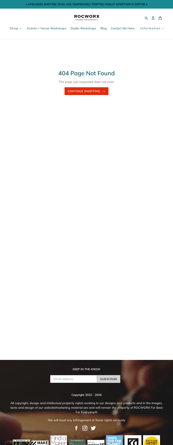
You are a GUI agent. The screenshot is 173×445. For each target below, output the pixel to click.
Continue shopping (84, 91)
